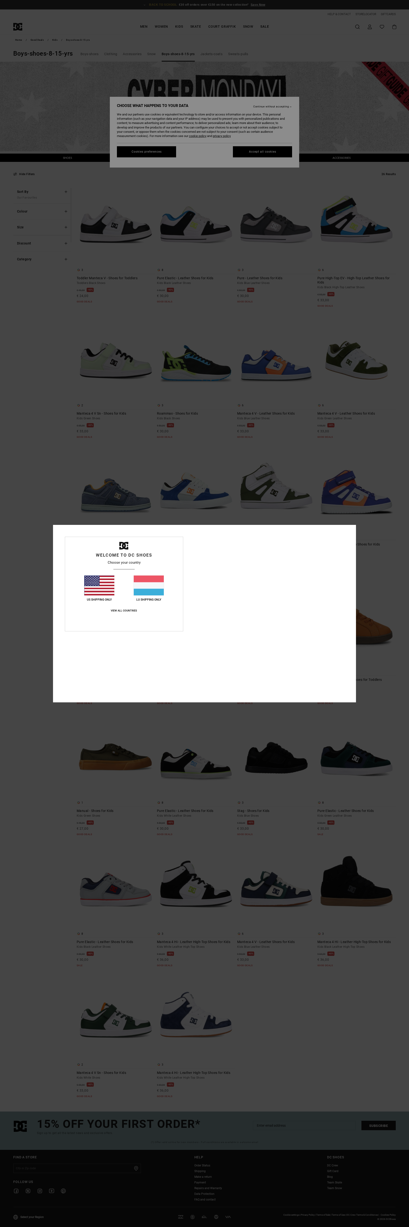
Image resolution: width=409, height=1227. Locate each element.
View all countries (124, 610)
